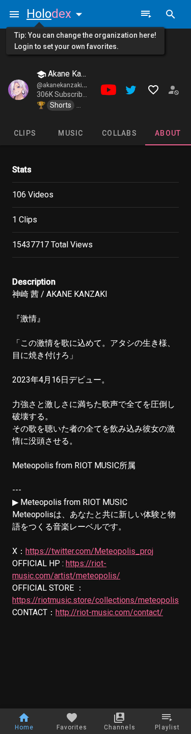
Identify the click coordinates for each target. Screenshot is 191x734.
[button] (56, 14)
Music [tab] (70, 133)
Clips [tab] (25, 133)
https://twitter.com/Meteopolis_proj (89, 551)
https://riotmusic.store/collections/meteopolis (95, 600)
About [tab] (168, 133)
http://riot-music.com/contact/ (109, 612)
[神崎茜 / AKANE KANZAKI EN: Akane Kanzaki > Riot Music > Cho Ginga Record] (18, 90)
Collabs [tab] (119, 133)
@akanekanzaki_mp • (67, 85)
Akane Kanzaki (73, 74)
